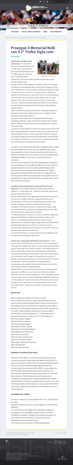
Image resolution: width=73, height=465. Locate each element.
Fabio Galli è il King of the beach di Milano (23, 433)
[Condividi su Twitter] (60, 442)
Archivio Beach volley (11, 37)
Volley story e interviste (31, 32)
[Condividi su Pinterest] (65, 442)
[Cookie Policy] (17, 460)
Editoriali (15, 32)
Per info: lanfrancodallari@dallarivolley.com (16, 458)
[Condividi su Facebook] (55, 442)
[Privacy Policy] (9, 460)
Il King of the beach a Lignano (20, 434)
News (45, 32)
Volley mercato (56, 32)
